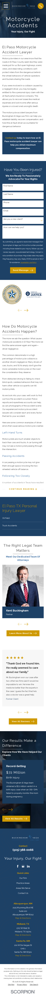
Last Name (8, 194)
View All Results (14, 819)
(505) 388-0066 (23, 849)
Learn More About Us (20, 633)
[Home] (23, 6)
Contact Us (23, 893)
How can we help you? (13, 227)
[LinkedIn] (28, 866)
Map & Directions (23, 918)
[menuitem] (23, 518)
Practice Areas (23, 883)
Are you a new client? (13, 219)
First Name (8, 186)
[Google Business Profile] (23, 866)
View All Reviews (21, 721)
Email (5, 211)
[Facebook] (17, 866)
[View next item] (26, 310)
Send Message (21, 270)
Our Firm (23, 878)
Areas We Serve (23, 888)
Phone (6, 202)
